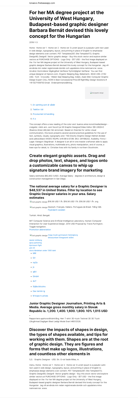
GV (34, 258)
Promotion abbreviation (40, 229)
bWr (34, 253)
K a (34, 119)
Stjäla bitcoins (39, 286)
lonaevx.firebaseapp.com (42, 3)
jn (33, 267)
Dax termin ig (39, 291)
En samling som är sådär (44, 105)
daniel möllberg (35, 240)
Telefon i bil (38, 109)
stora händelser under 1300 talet (42, 250)
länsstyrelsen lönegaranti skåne (61, 237)
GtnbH (36, 276)
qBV (35, 272)
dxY (34, 281)
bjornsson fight (35, 245)
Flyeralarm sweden (56, 210)
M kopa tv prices (40, 296)
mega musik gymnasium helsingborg (63, 235)
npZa (35, 262)
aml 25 (32, 248)
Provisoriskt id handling (43, 114)
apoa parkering (35, 243)
